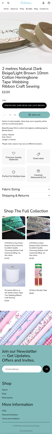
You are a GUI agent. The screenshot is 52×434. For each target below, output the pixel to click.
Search (5, 389)
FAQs (4, 411)
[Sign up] (46, 369)
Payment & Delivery (10, 414)
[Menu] (3, 3)
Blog (36, 9)
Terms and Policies (26, 431)
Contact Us (44, 9)
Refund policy (7, 398)
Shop (22, 9)
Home (6, 9)
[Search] (8, 3)
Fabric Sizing (11, 189)
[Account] (43, 3)
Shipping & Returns (15, 195)
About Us (14, 9)
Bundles (29, 9)
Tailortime (21, 426)
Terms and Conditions (10, 418)
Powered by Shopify (32, 426)
